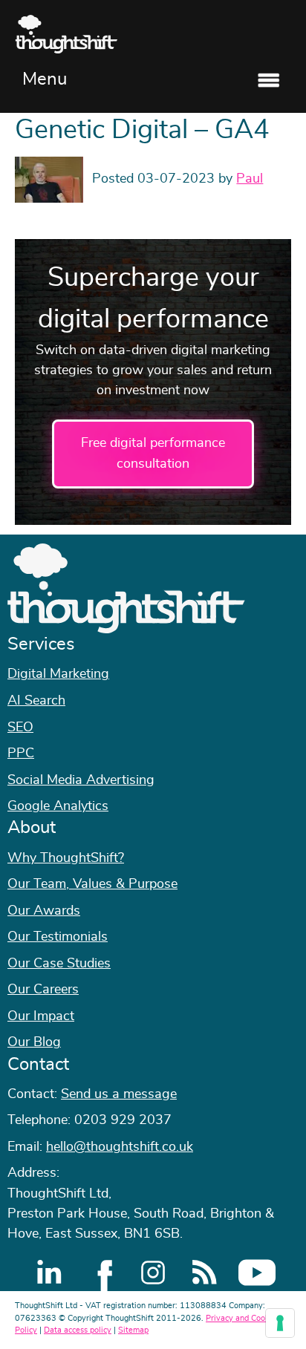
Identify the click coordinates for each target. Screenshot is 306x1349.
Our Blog (34, 1042)
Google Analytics (57, 806)
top (287, 675)
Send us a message (119, 1094)
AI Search (36, 701)
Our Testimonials (57, 937)
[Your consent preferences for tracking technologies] (280, 1323)
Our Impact (40, 1016)
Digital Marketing (58, 674)
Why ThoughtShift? (65, 858)
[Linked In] (49, 1272)
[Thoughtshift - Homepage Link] (153, 34)
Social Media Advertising (80, 780)
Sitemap (133, 1330)
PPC (20, 753)
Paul (249, 179)
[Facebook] (101, 1272)
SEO (20, 727)
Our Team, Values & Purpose (92, 884)
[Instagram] (153, 1272)
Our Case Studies (59, 963)
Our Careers (43, 989)
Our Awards (43, 911)
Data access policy (77, 1330)
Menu (44, 79)
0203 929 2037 (123, 1120)
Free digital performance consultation (153, 453)
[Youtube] (257, 1272)
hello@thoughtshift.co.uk (119, 1147)
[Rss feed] (205, 1272)
